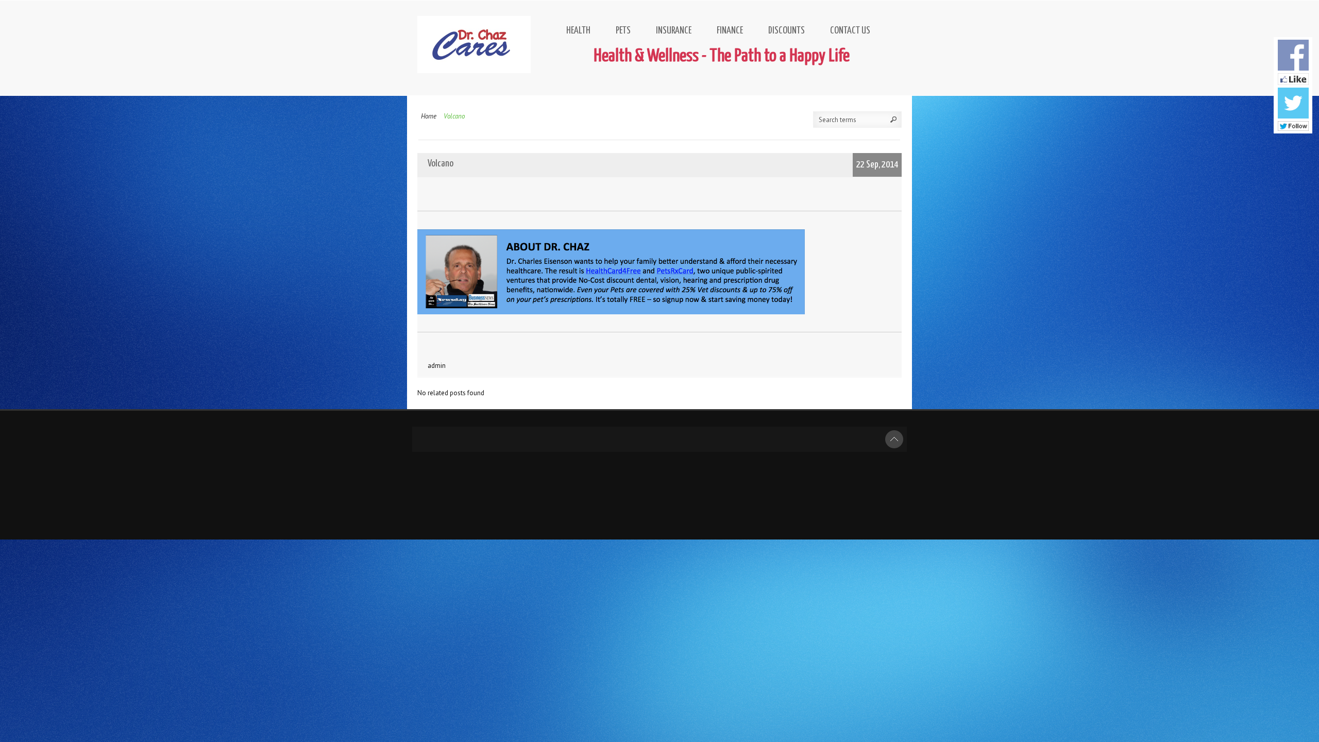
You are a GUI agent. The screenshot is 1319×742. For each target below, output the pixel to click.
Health (578, 31)
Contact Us (850, 31)
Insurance (673, 31)
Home (428, 116)
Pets (623, 31)
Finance (730, 31)
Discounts (786, 31)
